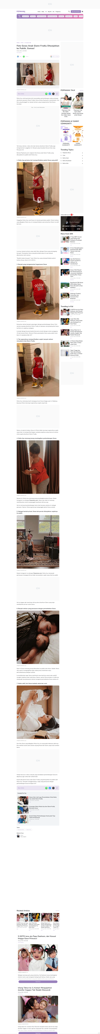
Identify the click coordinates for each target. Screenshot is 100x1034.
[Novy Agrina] (18, 836)
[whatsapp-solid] (46, 94)
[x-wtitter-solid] (53, 94)
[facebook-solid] (50, 94)
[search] (69, 11)
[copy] (57, 94)
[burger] (82, 11)
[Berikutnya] (59, 908)
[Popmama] (21, 11)
